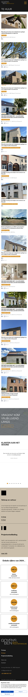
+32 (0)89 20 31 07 (6, 673)
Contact (3, 662)
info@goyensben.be (6, 670)
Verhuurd (4, 85)
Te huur (3, 29)
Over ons (3, 660)
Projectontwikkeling (7, 656)
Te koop (3, 650)
